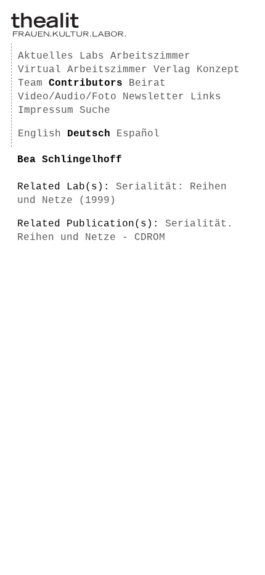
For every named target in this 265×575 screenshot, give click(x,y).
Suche (95, 110)
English (39, 133)
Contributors (86, 83)
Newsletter (153, 96)
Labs (92, 56)
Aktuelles (45, 56)
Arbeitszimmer (150, 56)
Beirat (147, 83)
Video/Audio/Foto (67, 96)
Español (138, 133)
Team (30, 83)
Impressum (45, 110)
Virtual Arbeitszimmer (82, 69)
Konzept (218, 69)
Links (205, 96)
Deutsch (88, 133)
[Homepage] (68, 34)
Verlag (171, 69)
